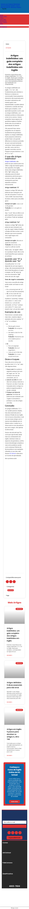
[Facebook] (9, 832)
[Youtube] (16, 832)
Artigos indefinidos (10, 161)
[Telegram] (20, 832)
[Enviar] (14, 826)
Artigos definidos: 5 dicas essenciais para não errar (14, 685)
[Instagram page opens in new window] (25, 4)
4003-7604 (14, 886)
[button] (7, 581)
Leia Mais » (9, 655)
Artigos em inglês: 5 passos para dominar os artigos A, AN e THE (14, 734)
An (8, 482)
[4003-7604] (14, 882)
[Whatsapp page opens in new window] (25, 11)
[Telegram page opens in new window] (25, 9)
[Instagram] (12, 832)
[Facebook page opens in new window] (25, 2)
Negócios (11, 590)
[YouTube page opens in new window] (25, 6)
